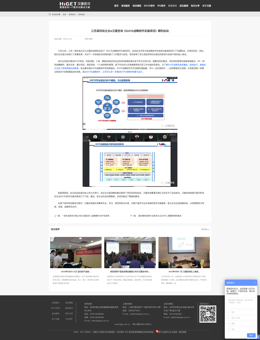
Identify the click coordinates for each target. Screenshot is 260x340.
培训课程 (137, 6)
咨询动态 (81, 14)
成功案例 (184, 6)
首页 (116, 6)
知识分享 (195, 6)
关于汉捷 (206, 6)
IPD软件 (161, 6)
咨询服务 (125, 6)
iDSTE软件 (149, 6)
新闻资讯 (172, 6)
